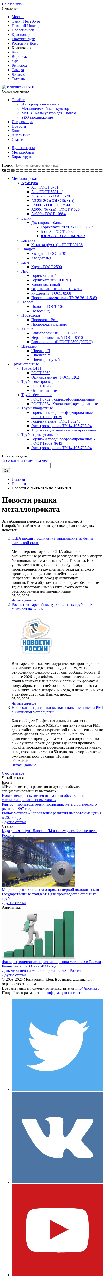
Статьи (17, 139)
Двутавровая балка (47, 223)
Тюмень (18, 79)
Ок (6, 470)
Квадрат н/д (41, 258)
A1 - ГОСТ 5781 (44, 187)
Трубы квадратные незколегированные (63, 430)
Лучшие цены (23, 148)
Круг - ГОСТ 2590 (46, 267)
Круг (25, 262)
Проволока (30, 315)
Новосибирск (23, 30)
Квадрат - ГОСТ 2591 (49, 253)
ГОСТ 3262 (40, 373)
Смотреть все (13, 773)
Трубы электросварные (40, 381)
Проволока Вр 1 (44, 320)
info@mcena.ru (87, 988)
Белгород (19, 65)
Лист (25, 271)
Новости (19, 126)
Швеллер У (40, 355)
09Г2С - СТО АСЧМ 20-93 (63, 236)
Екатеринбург (23, 39)
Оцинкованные (44, 390)
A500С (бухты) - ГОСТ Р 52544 (57, 209)
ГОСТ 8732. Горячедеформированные (62, 399)
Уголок (27, 329)
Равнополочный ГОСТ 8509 (54, 333)
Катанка (28, 240)
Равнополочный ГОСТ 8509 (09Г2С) (62, 342)
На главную (12, 4)
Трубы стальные (25, 364)
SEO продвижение (37, 117)
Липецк (18, 74)
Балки (26, 218)
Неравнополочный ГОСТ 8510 (57, 337)
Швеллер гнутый (45, 359)
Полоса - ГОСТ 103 (47, 306)
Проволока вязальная (49, 324)
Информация (22, 122)
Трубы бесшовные (36, 395)
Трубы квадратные (37, 408)
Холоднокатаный (45, 284)
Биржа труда (22, 157)
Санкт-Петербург (26, 21)
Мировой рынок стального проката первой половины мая (50, 890)
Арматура (29, 183)
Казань (17, 52)
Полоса (27, 302)
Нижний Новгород (27, 26)
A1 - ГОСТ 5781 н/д (47, 192)
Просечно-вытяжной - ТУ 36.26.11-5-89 (64, 298)
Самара (18, 70)
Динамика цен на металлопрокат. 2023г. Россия (41, 970)
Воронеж (19, 56)
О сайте (18, 100)
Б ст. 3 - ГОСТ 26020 (58, 231)
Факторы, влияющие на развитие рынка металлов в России (51, 962)
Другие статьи (14, 822)
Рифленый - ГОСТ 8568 (51, 293)
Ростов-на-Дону (25, 43)
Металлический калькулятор (45, 108)
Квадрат (28, 249)
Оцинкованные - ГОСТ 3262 (55, 377)
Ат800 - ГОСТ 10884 (48, 214)
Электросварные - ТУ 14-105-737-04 (61, 426)
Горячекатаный (44, 276)
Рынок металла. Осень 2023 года (29, 966)
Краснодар (21, 34)
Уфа (15, 61)
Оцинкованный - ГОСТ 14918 (56, 289)
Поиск (7, 165)
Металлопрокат (25, 178)
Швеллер (29, 346)
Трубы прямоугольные (40, 434)
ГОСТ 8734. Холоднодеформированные (64, 404)
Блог (16, 131)
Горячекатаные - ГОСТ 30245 (55, 421)
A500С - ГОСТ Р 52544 (50, 205)
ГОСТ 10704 (41, 386)
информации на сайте (64, 993)
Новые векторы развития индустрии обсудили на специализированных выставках (43, 797)
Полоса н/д (40, 311)
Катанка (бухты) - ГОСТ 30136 (57, 245)
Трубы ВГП (31, 368)
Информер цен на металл (42, 104)
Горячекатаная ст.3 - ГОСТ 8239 (67, 227)
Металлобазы (23, 152)
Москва (18, 17)
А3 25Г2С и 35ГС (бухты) (52, 200)
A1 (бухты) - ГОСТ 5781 (51, 196)
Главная (18, 479)
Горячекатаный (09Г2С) (51, 280)
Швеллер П (40, 351)
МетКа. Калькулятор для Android (48, 113)
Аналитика (21, 135)
